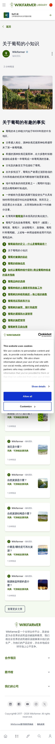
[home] (5, 736)
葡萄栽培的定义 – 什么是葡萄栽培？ (27, 243)
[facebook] (19, 704)
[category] (16, 736)
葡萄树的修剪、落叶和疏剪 (22, 307)
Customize (26, 406)
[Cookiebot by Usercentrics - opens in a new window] (38, 335)
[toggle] (4, 5)
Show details (39, 386)
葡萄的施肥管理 (16, 320)
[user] (50, 736)
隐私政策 (40, 724)
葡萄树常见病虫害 (18, 326)
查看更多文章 (15, 608)
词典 (9, 417)
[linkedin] (10, 704)
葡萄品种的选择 (16, 281)
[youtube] (27, 704)
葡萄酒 (19, 216)
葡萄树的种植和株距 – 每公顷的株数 (27, 294)
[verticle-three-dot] (52, 54)
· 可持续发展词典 (20, 417)
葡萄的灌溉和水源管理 (20, 313)
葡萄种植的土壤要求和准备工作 (25, 287)
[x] (45, 704)
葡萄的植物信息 (16, 263)
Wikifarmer (18, 51)
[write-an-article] (28, 736)
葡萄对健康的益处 (18, 256)
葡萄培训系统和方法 (19, 300)
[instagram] (36, 704)
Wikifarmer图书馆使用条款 (22, 724)
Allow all (27, 396)
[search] (39, 736)
